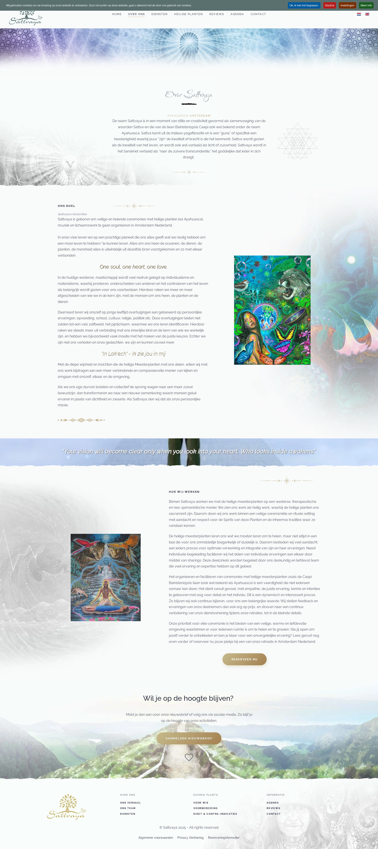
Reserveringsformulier (224, 837)
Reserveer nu (244, 659)
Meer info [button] (366, 5)
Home (117, 14)
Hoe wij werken (184, 491)
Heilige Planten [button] (188, 14)
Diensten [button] (159, 14)
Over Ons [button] (136, 14)
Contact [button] (258, 14)
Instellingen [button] (347, 5)
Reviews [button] (216, 14)
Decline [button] (329, 5)
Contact (274, 814)
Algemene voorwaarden (155, 837)
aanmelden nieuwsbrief (189, 738)
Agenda (237, 14)
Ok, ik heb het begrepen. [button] (304, 5)
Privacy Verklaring (190, 837)
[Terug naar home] (26, 14)
